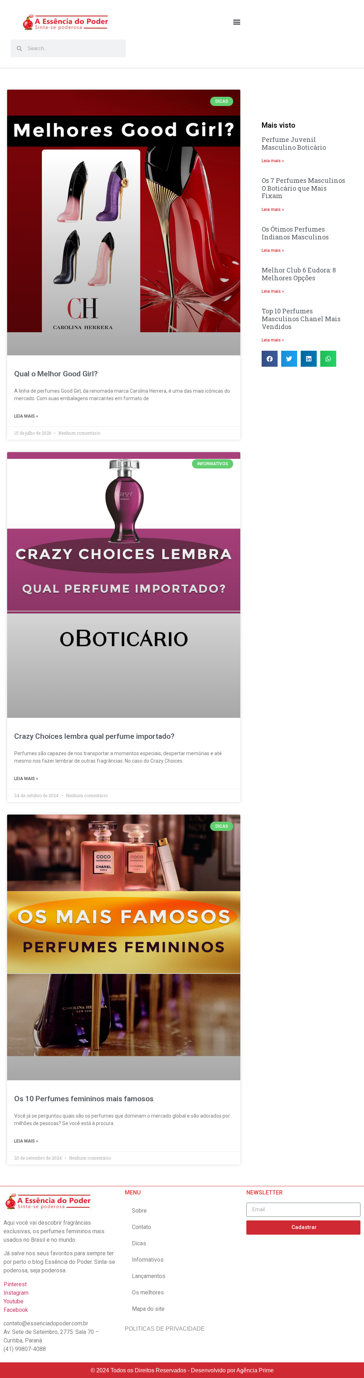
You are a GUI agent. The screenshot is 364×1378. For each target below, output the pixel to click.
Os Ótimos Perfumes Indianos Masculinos (295, 233)
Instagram (16, 1292)
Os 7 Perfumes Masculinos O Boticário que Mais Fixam (303, 188)
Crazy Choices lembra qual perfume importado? (94, 736)
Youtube (13, 1301)
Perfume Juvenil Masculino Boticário (294, 143)
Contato (141, 1227)
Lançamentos (148, 1276)
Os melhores (148, 1292)
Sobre (139, 1210)
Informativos (148, 1259)
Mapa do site (148, 1308)
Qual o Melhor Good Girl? (56, 374)
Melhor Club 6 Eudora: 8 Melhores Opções (299, 274)
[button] (236, 21)
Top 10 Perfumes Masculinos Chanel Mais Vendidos (301, 318)
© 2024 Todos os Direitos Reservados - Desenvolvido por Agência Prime (182, 1370)
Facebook (16, 1310)
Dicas (139, 1243)
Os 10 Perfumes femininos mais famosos (84, 1099)
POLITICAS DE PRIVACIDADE (165, 1329)
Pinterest (15, 1284)
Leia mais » (26, 416)
